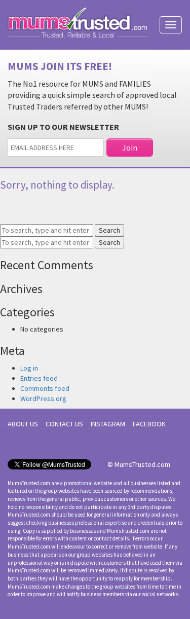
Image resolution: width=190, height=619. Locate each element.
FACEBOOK (149, 423)
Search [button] (109, 230)
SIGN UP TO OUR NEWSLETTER (63, 127)
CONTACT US (64, 423)
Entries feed (39, 378)
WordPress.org (43, 398)
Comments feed (44, 388)
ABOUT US (23, 423)
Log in (29, 368)
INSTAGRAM (108, 423)
